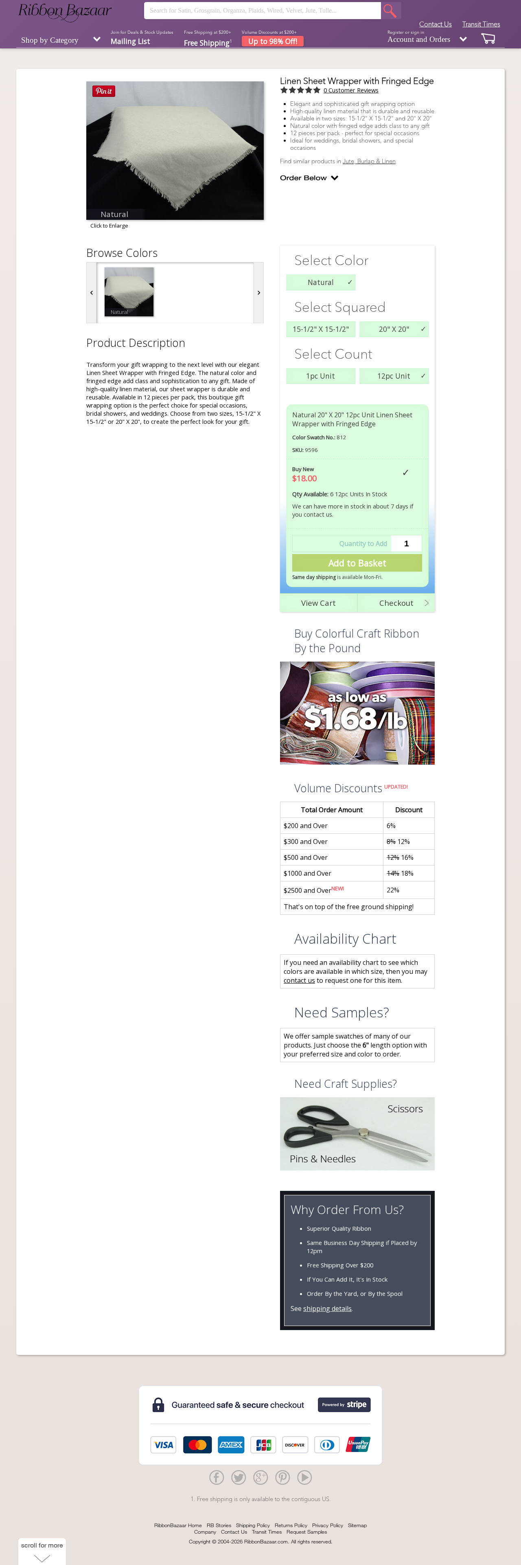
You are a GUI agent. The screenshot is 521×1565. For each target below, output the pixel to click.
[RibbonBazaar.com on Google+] (260, 1477)
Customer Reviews (351, 90)
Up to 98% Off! (272, 41)
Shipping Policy (253, 1525)
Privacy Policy (327, 1525)
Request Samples (307, 1531)
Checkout (396, 603)
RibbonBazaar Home (178, 1525)
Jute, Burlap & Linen (369, 161)
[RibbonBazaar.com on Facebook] (216, 1477)
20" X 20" (394, 329)
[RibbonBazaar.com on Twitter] (238, 1477)
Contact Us (435, 24)
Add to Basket (357, 563)
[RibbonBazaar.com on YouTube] (304, 1477)
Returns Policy (291, 1525)
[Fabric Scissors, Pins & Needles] (357, 1135)
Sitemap (357, 1525)
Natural (321, 282)
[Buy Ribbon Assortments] (357, 714)
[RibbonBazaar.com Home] (65, 13)
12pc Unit (393, 376)
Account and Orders (418, 37)
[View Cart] (488, 38)
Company (205, 1531)
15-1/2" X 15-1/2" (321, 329)
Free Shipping (208, 42)
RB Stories (219, 1525)
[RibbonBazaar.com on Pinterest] (282, 1477)
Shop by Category (50, 40)
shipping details (327, 1308)
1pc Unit (320, 376)
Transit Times (481, 24)
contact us (299, 980)
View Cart (318, 603)
